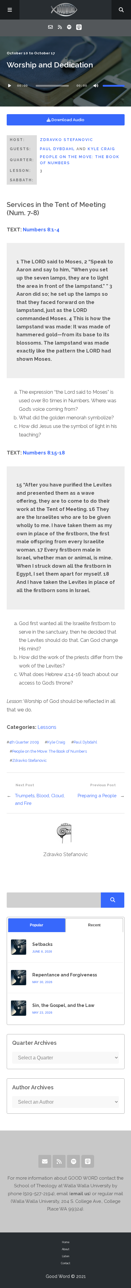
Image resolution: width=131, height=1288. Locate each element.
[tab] (37, 925)
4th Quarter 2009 (24, 742)
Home (65, 1242)
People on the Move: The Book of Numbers (49, 751)
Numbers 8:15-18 (44, 453)
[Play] (10, 86)
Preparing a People (97, 795)
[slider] (114, 86)
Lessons (46, 727)
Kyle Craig (101, 149)
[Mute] (96, 86)
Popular (36, 925)
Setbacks (42, 944)
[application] (66, 86)
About (65, 1249)
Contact (65, 1263)
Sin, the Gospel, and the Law (63, 1005)
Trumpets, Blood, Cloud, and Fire (40, 799)
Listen (65, 1256)
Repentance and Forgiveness (64, 974)
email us (80, 1193)
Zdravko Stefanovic (66, 140)
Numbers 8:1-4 (41, 230)
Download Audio (67, 120)
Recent (94, 925)
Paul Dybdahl (57, 149)
